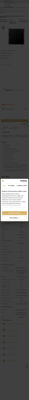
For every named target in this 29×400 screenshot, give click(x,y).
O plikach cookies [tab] (22, 185)
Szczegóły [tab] (11, 185)
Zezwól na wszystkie (14, 213)
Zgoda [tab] (4, 185)
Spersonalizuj (14, 218)
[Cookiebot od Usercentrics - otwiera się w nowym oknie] (20, 181)
